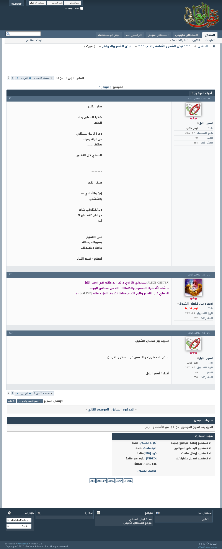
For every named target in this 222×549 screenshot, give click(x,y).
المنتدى (209, 35)
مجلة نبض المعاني (140, 519)
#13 (11, 333)
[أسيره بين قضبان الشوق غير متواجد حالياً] (193, 287)
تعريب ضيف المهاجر (207, 546)
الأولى (24, 78)
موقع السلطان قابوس (137, 523)
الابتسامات (150, 448)
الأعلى (11, 401)
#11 (11, 98)
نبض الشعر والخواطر (116, 46)
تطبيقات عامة (179, 40)
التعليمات (211, 40)
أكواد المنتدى (148, 443)
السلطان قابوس (186, 35)
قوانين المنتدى (147, 470)
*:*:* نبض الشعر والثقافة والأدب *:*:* (164, 46)
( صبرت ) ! (105, 87)
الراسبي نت (134, 35)
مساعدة (16, 3)
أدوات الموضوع (203, 93)
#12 (11, 274)
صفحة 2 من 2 (42, 78)
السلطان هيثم (158, 35)
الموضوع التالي (98, 409)
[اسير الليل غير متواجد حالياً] (193, 109)
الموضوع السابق (122, 409)
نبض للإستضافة (108, 35)
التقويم (196, 40)
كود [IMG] (150, 453)
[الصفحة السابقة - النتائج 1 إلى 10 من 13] (17, 78)
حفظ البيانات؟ (72, 9)
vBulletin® (23, 543)
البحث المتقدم (34, 40)
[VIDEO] (151, 458)
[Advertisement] (111, 58)
